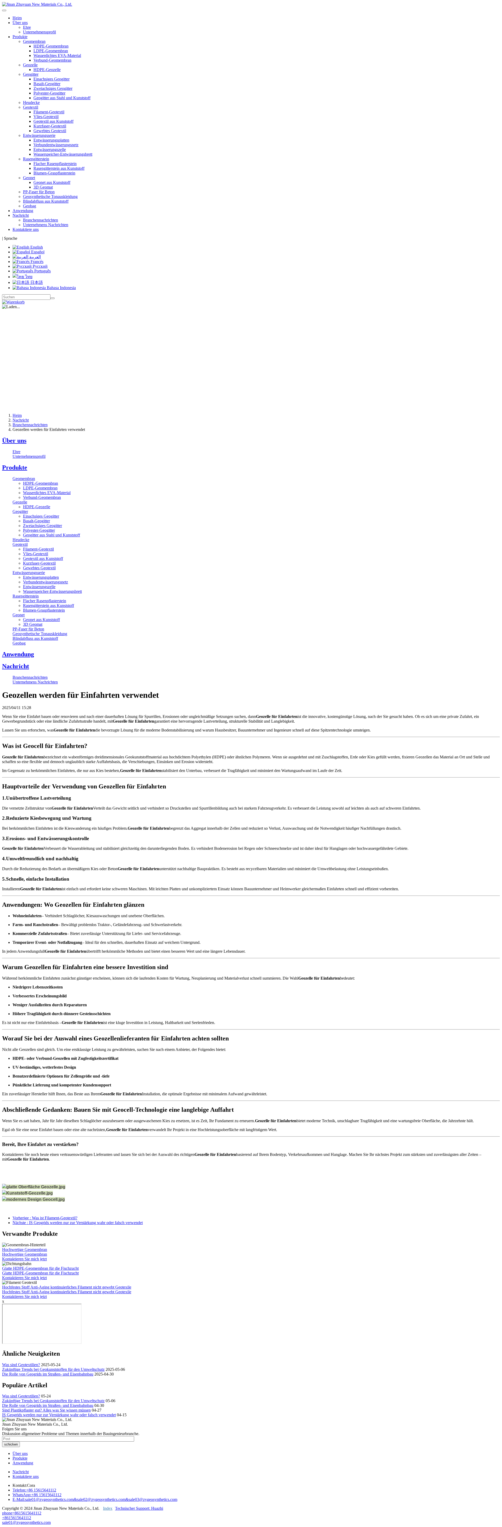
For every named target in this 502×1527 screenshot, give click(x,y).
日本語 (36, 282)
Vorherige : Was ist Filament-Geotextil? (45, 1218)
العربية (34, 257)
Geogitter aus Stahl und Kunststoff (61, 98)
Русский (40, 266)
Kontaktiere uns (26, 229)
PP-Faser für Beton (39, 192)
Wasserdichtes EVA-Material (57, 55)
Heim (17, 18)
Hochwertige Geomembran (24, 1249)
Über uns (14, 440)
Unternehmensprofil (39, 32)
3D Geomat (43, 187)
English (36, 247)
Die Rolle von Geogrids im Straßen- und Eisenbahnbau (47, 1374)
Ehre (27, 27)
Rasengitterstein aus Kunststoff (58, 168)
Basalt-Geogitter (46, 83)
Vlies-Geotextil (46, 116)
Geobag (29, 206)
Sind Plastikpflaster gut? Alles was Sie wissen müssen (46, 1410)
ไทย (28, 276)
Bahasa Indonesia (61, 287)
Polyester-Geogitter (49, 93)
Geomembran (24, 478)
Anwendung (23, 210)
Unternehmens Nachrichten (45, 225)
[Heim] (37, 4)
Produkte (14, 467)
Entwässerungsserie (29, 572)
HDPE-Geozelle (47, 69)
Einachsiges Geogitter (51, 79)
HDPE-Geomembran (51, 46)
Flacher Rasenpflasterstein (55, 163)
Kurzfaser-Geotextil (49, 126)
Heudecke (31, 102)
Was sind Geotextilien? (21, 1364)
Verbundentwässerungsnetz (55, 145)
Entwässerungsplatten (51, 140)
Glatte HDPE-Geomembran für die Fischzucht (40, 1268)
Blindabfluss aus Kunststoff (46, 201)
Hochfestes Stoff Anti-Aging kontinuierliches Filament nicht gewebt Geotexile (66, 1287)
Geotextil (20, 544)
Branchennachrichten (40, 220)
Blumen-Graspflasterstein (54, 173)
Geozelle (20, 502)
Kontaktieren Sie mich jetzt (24, 1259)
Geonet (19, 615)
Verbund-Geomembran (52, 60)
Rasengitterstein (26, 596)
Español (37, 252)
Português (42, 271)
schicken (11, 1444)
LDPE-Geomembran (50, 51)
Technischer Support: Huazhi (139, 1508)
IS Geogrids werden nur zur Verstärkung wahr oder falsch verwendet (59, 1415)
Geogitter (20, 511)
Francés (36, 261)
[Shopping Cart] (13, 302)
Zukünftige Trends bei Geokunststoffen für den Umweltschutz (53, 1369)
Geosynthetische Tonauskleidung (50, 196)
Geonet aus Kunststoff (51, 182)
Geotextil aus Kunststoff (53, 121)
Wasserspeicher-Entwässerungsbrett (62, 154)
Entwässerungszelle (49, 149)
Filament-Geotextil (48, 112)
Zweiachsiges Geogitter (52, 88)
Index (107, 1508)
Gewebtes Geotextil (49, 130)
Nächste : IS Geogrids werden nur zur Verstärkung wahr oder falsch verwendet (78, 1222)
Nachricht (21, 420)
